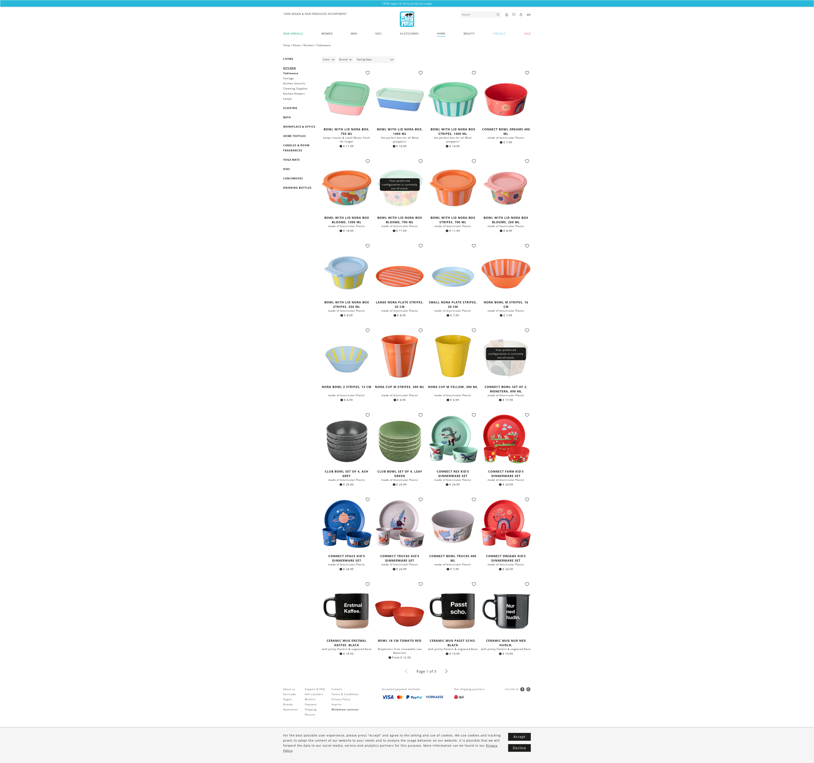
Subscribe (407, 427)
